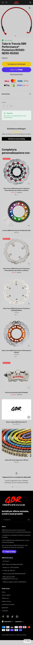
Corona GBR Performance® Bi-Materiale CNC (16, 230)
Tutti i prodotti (6, 595)
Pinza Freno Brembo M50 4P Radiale (16, 392)
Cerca (3, 592)
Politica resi (5, 598)
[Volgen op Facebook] (3, 616)
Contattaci (5, 610)
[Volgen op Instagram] (8, 616)
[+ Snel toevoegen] (28, 183)
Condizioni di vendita (8, 604)
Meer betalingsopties (16, 74)
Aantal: (4, 102)
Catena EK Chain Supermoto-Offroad (16, 460)
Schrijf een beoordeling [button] (16, 139)
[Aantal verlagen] (4, 106)
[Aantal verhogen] (11, 106)
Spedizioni (5, 607)
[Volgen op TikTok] (12, 616)
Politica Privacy (6, 601)
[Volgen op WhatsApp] (17, 616)
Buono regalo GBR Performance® (16, 422)
